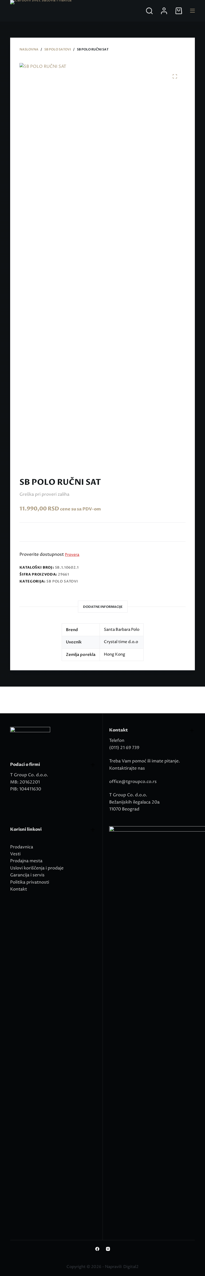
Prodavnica (21, 847)
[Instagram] (108, 1249)
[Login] (164, 10)
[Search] (149, 10)
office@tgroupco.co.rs (133, 782)
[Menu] (192, 10)
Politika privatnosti (29, 882)
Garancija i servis (27, 875)
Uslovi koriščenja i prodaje (37, 868)
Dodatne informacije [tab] (103, 607)
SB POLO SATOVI (62, 581)
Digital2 (131, 1267)
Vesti (15, 854)
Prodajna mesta (26, 861)
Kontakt (18, 889)
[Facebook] (97, 1249)
